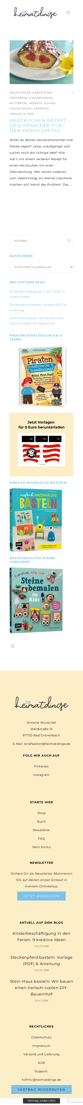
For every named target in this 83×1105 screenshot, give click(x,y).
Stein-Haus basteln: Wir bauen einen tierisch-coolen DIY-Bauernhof (41, 987)
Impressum (41, 1046)
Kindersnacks (41, 97)
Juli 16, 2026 (41, 970)
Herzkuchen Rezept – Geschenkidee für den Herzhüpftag (40, 125)
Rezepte (36, 103)
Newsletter (41, 830)
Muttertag (19, 103)
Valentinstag (21, 108)
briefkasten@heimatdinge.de (47, 744)
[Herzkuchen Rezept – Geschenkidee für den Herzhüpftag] (41, 62)
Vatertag (41, 108)
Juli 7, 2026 (41, 1000)
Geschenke (19, 97)
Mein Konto (41, 847)
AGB (41, 1063)
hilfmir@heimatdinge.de (41, 1080)
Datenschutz (41, 1037)
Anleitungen (20, 92)
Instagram (41, 775)
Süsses (50, 103)
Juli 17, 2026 (41, 946)
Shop (41, 813)
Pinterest (41, 766)
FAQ (41, 838)
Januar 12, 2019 (22, 113)
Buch (41, 821)
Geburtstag (43, 92)
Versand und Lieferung (41, 1054)
